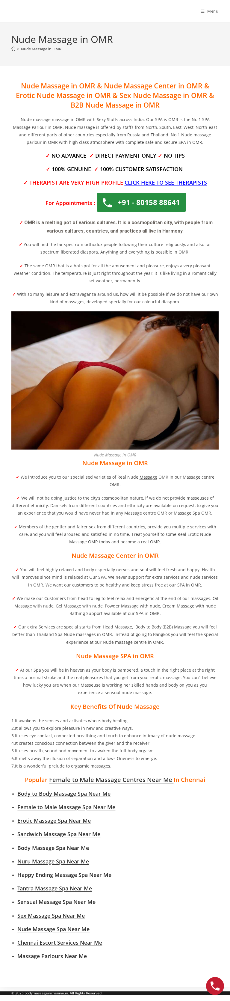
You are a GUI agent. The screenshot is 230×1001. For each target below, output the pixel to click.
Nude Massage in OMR (41, 49)
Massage (148, 477)
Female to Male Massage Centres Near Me (111, 780)
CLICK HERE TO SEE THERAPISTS (166, 182)
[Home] (13, 49)
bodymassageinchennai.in (46, 993)
